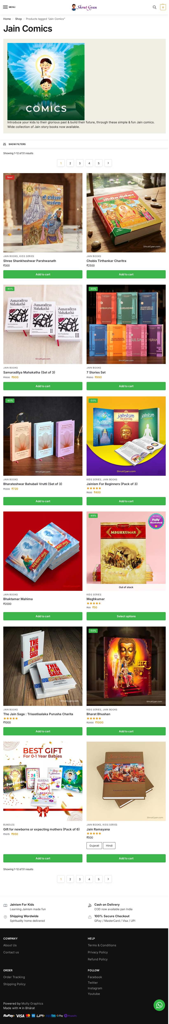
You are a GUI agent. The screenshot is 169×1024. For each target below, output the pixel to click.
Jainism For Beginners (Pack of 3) (112, 484)
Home (7, 18)
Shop (18, 18)
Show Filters (17, 144)
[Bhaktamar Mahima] (42, 551)
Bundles (9, 824)
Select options (126, 616)
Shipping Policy (14, 984)
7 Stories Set (96, 372)
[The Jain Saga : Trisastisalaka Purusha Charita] (42, 666)
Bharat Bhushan (98, 714)
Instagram (95, 988)
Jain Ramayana (98, 829)
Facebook (95, 977)
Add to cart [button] (43, 274)
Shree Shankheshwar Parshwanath (29, 261)
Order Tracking (14, 977)
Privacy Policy (98, 952)
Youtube (94, 994)
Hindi (109, 845)
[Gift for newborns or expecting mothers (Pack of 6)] (42, 781)
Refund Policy (98, 959)
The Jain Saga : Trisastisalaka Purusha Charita (38, 714)
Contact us (11, 952)
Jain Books (10, 256)
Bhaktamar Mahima (18, 599)
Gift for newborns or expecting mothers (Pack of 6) (41, 829)
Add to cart (126, 858)
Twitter (93, 983)
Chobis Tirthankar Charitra (106, 261)
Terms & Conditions (102, 945)
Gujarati (94, 845)
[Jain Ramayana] (126, 781)
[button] (162, 7)
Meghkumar (96, 599)
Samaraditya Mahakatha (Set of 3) (29, 372)
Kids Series (26, 256)
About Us (10, 945)
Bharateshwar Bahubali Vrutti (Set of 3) (32, 484)
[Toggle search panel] (155, 7)
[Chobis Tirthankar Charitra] (126, 212)
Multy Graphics (32, 1003)
